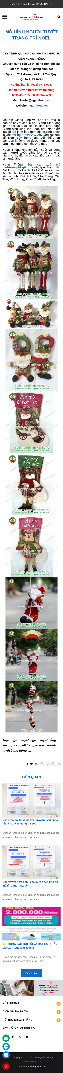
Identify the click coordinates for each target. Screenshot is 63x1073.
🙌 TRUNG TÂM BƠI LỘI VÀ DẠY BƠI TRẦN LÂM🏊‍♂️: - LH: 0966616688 (30, 946)
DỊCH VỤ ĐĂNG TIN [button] (15, 1011)
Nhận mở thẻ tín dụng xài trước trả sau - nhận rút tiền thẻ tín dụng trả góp (30, 822)
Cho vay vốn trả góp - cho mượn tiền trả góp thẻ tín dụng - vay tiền (30, 884)
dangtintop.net (38, 1066)
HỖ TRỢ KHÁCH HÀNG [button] (17, 1019)
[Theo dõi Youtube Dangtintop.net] (27, 1036)
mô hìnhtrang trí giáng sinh (31, 166)
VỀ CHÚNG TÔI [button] (12, 1003)
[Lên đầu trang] (55, 1065)
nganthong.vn (38, 105)
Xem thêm (31, 972)
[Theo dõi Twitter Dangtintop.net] (12, 1036)
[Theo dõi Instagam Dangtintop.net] (20, 1036)
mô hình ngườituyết (26, 134)
